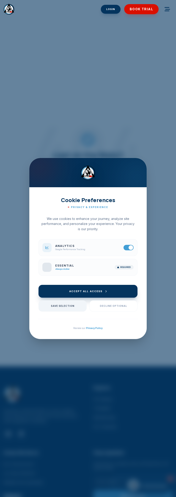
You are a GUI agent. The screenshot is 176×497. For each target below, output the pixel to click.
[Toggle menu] (167, 9)
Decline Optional (113, 306)
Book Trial (141, 9)
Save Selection (62, 306)
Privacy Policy (94, 328)
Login (110, 9)
